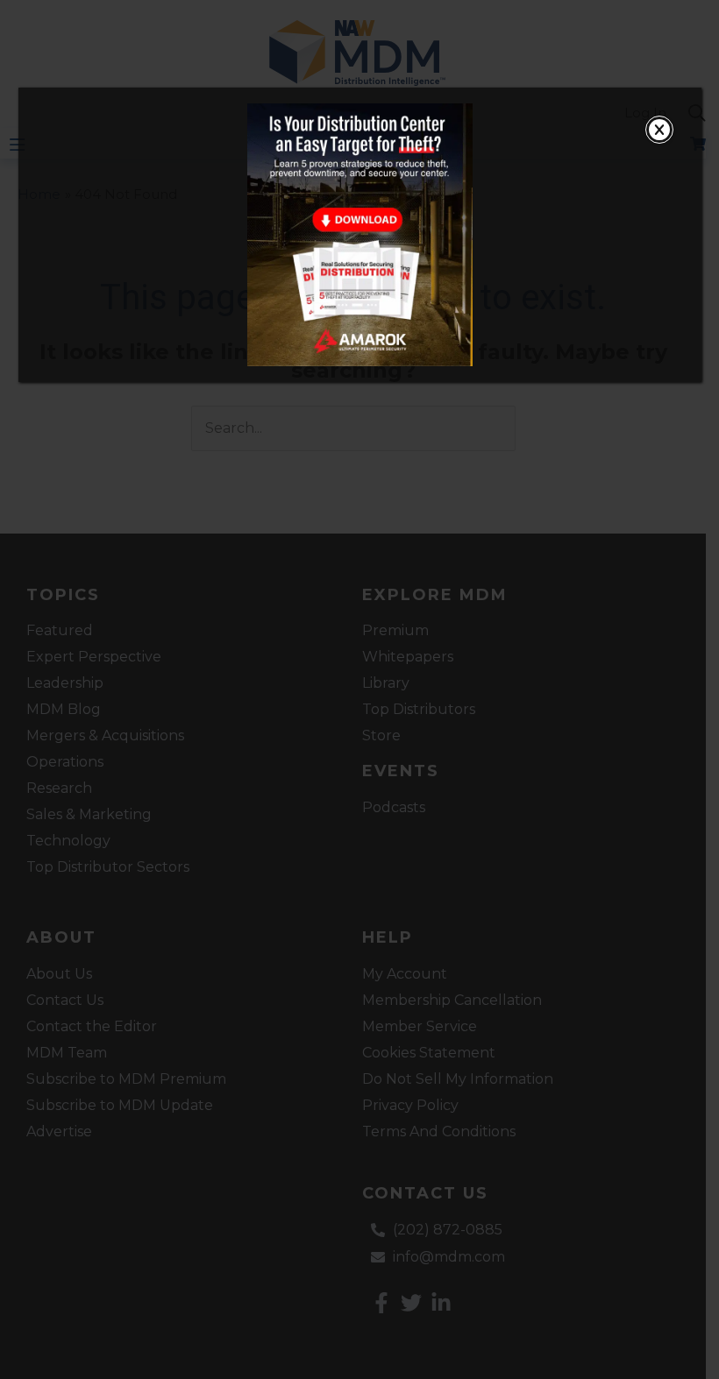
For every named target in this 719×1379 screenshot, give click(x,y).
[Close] (659, 130)
